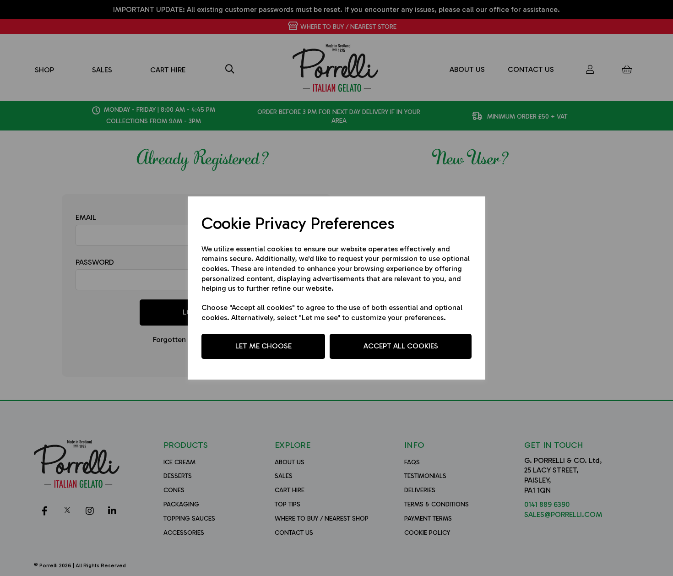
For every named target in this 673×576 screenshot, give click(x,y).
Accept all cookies (401, 346)
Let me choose (263, 346)
